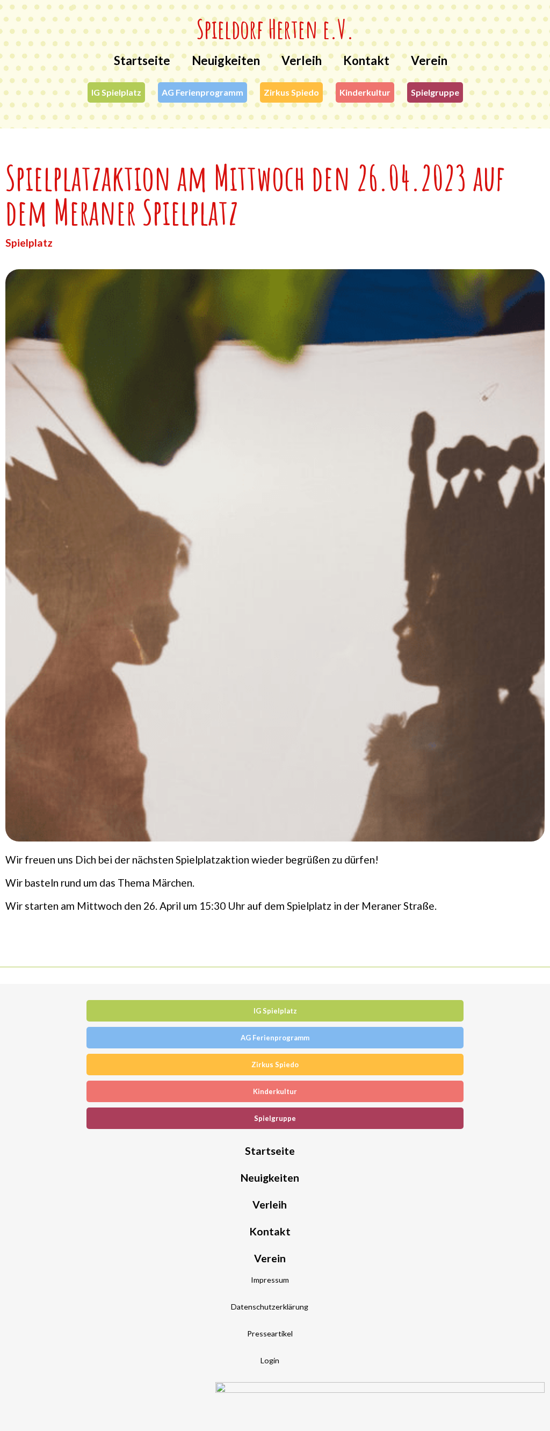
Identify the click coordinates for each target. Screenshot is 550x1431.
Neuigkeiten (226, 60)
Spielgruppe (435, 92)
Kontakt (366, 60)
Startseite (142, 60)
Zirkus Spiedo (291, 92)
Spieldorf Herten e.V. (275, 28)
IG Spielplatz (116, 92)
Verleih (301, 60)
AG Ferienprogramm (202, 92)
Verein (429, 60)
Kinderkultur (364, 92)
